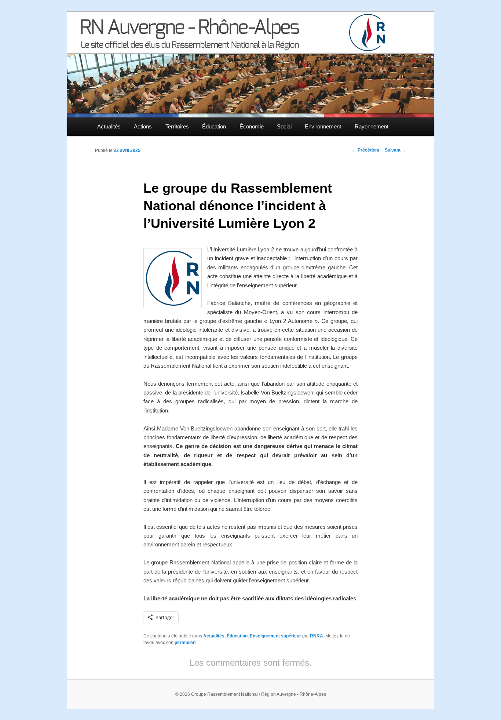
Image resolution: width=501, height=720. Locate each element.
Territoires (177, 126)
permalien (185, 642)
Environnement (323, 126)
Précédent (365, 150)
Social (284, 126)
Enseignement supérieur (275, 636)
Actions (143, 126)
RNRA (316, 636)
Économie (251, 126)
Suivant (395, 150)
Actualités (109, 126)
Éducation (214, 126)
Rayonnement (371, 126)
